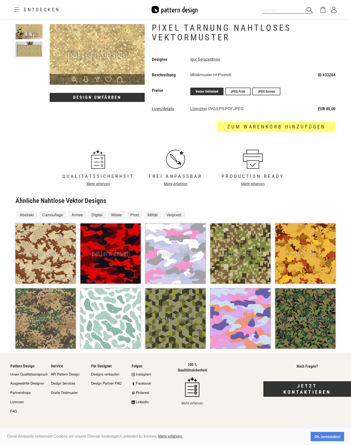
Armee (77, 214)
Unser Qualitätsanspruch (29, 374)
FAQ (13, 411)
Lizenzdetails (163, 108)
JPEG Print (238, 91)
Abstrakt (27, 214)
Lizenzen (17, 401)
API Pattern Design (65, 374)
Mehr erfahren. (170, 436)
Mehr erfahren (98, 183)
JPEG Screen (266, 91)
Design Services (63, 383)
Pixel (134, 214)
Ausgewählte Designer (27, 383)
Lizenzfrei (198, 108)
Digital (96, 214)
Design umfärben (97, 97)
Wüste (116, 214)
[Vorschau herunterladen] (86, 80)
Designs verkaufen (105, 374)
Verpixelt (173, 214)
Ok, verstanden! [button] (327, 436)
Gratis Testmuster (64, 392)
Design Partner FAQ (106, 383)
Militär (153, 214)
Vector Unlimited (207, 91)
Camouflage (52, 214)
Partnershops (20, 392)
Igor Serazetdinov (205, 59)
